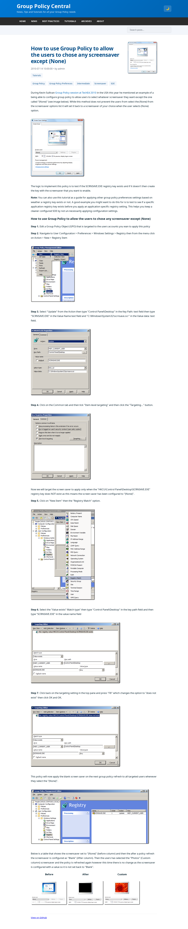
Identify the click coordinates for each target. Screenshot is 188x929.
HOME (22, 21)
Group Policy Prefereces (60, 83)
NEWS (34, 21)
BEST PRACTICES (50, 21)
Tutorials (37, 75)
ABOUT (100, 21)
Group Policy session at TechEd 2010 (75, 92)
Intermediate (83, 83)
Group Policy (39, 83)
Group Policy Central (43, 6)
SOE (113, 83)
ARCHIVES (86, 21)
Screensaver (100, 83)
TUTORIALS (70, 21)
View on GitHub (39, 917)
